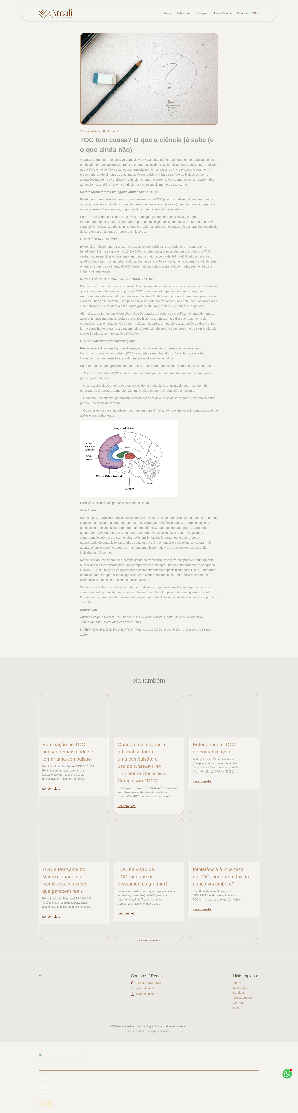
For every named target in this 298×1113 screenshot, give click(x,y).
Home (167, 13)
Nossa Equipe (222, 13)
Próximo (154, 940)
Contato (242, 13)
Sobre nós (183, 13)
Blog (256, 13)
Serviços (201, 13)
